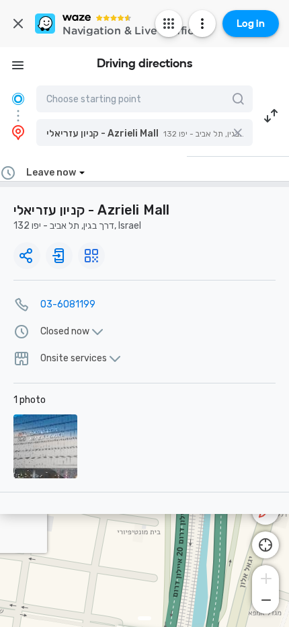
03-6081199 (67, 304)
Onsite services (73, 358)
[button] (144, 132)
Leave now (51, 172)
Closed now (64, 331)
